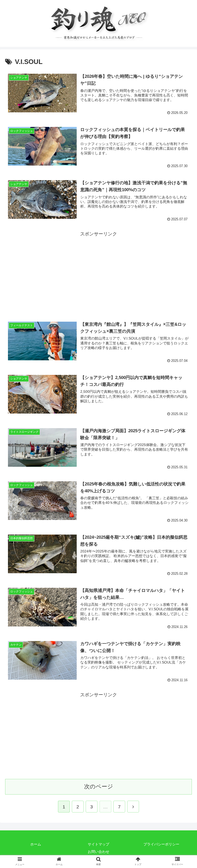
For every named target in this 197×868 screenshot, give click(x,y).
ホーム (35, 844)
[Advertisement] (98, 274)
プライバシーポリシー (161, 844)
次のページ (98, 786)
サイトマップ (98, 844)
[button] (182, 585)
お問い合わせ (98, 852)
